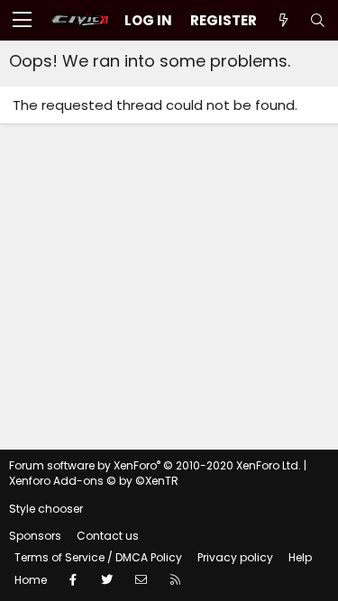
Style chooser (46, 508)
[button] (22, 21)
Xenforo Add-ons (93, 480)
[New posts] (283, 20)
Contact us (108, 535)
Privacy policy (235, 557)
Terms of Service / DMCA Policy (98, 557)
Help (300, 557)
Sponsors (35, 535)
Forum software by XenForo (155, 465)
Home (30, 579)
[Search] (317, 20)
